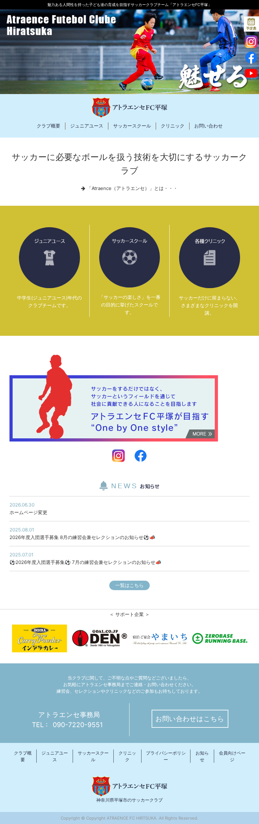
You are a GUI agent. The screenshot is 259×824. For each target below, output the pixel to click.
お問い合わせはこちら (189, 719)
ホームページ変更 (28, 508)
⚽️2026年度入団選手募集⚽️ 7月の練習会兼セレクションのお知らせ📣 (85, 558)
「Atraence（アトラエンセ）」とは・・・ (132, 188)
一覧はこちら (129, 585)
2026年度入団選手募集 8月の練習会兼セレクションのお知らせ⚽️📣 (82, 533)
